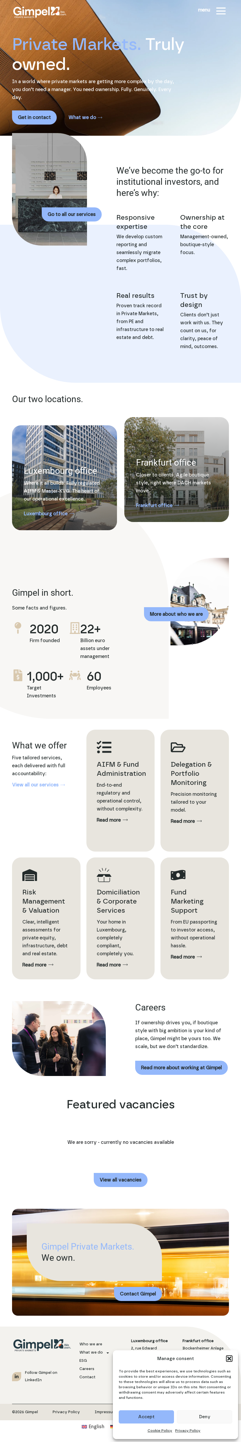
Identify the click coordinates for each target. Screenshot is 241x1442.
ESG (83, 1361)
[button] (229, 1359)
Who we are (90, 1344)
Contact (87, 1377)
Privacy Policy (187, 1430)
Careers (86, 1369)
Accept (146, 1417)
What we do (91, 1352)
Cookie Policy (160, 1430)
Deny (204, 1417)
